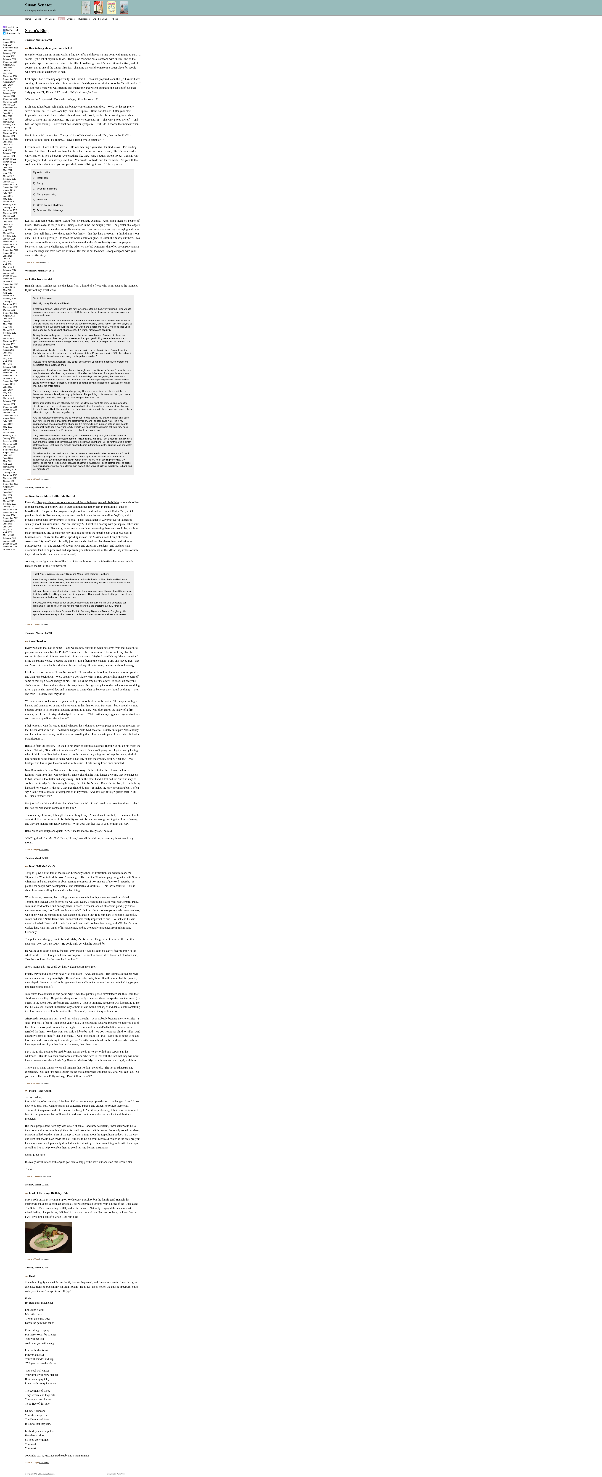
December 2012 (10, 304)
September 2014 (10, 250)
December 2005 (10, 544)
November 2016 (10, 184)
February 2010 (9, 401)
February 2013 (9, 299)
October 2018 (9, 136)
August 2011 (8, 350)
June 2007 (8, 492)
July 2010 (7, 387)
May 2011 (7, 358)
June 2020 (8, 85)
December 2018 (10, 130)
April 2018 (7, 150)
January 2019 (9, 127)
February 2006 (9, 538)
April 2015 (7, 230)
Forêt (32, 1276)
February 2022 (9, 59)
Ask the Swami (100, 19)
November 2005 (10, 546)
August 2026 (9, 42)
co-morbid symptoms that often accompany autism (110, 246)
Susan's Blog (37, 30)
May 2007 (7, 495)
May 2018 (7, 147)
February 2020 (9, 93)
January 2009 (9, 438)
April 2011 (7, 361)
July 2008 (7, 455)
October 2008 (9, 447)
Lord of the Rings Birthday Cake (49, 1193)
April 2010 (7, 395)
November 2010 (10, 375)
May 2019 (7, 116)
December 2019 (10, 99)
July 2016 (7, 193)
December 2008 (10, 441)
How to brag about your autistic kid (50, 48)
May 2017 (7, 170)
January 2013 (9, 301)
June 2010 (8, 390)
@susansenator (12, 33)
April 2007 (7, 498)
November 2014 (10, 244)
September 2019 (10, 107)
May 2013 (7, 290)
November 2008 (10, 444)
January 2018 (9, 156)
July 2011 (7, 353)
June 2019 (8, 113)
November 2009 (10, 410)
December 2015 (10, 210)
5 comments (44, 479)
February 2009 (9, 435)
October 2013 (9, 281)
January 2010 (9, 404)
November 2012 (10, 307)
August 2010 (9, 384)
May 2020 (7, 88)
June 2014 (8, 259)
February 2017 (9, 179)
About (115, 19)
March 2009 (8, 432)
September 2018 (10, 139)
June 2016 (8, 196)
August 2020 (9, 82)
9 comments (44, 1463)
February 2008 (9, 470)
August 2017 (9, 164)
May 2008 (7, 461)
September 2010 (10, 381)
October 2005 (9, 549)
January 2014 (9, 273)
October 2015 (9, 216)
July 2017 (7, 167)
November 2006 (10, 512)
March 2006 (8, 535)
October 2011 (9, 344)
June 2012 (8, 321)
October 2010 (9, 378)
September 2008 (10, 450)
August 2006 (9, 521)
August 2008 (9, 452)
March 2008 (8, 467)
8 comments (44, 849)
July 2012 (7, 318)
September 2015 (10, 219)
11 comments (44, 262)
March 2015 (8, 233)
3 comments (44, 1259)
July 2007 (7, 489)
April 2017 (7, 173)
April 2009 (7, 430)
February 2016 (9, 204)
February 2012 (9, 333)
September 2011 (10, 347)
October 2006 (9, 515)
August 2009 (9, 418)
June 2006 (8, 527)
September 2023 (10, 48)
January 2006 (9, 541)
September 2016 (10, 187)
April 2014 (7, 264)
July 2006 (7, 524)
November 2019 (10, 102)
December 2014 (10, 241)
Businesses (84, 19)
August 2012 (9, 316)
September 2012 (10, 313)
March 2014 (8, 267)
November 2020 (10, 76)
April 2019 (7, 119)
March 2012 (8, 330)
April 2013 (7, 293)
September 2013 (10, 284)
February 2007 (9, 504)
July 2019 (7, 110)
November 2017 (10, 162)
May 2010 (7, 393)
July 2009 (7, 421)
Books (38, 19)
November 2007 (10, 478)
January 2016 (9, 207)
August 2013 (9, 287)
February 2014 (9, 270)
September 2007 (10, 484)
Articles (71, 19)
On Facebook (11, 30)
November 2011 (10, 341)
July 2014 (7, 256)
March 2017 (8, 176)
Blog (61, 19)
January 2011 (9, 370)
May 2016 (7, 199)
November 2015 (10, 213)
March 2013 (8, 296)
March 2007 (8, 501)
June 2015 (8, 224)
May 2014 (7, 261)
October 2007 (9, 481)
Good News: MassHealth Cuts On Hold (52, 496)
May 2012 (7, 324)
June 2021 (8, 70)
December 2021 (10, 62)
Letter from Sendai (40, 279)
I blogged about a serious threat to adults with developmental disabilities (78, 502)
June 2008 (8, 458)
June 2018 (8, 144)
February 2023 (9, 53)
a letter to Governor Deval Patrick (109, 519)
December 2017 (10, 159)
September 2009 (10, 415)
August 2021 (9, 65)
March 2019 (8, 122)
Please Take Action (40, 1090)
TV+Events (50, 19)
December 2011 (10, 338)
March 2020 (8, 90)
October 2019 (9, 105)
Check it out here (35, 1154)
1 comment (43, 624)
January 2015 (9, 239)
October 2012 (9, 310)
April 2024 (7, 45)
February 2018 (9, 153)
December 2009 (10, 407)
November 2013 (10, 278)
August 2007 (9, 487)
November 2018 (10, 133)
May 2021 (7, 73)
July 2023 (7, 50)
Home (28, 19)
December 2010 (10, 372)
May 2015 (7, 227)
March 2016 (8, 201)
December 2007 (10, 475)
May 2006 (7, 529)
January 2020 (9, 96)
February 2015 (9, 236)
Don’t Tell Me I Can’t (42, 866)
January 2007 (9, 506)
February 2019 (9, 125)
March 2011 (8, 364)
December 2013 (10, 276)
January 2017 (9, 182)
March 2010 (8, 398)
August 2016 (9, 190)
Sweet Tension (37, 641)
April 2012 (7, 327)
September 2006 (10, 518)
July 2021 (7, 67)
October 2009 (9, 412)
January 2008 (9, 472)
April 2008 (7, 464)
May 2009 (7, 427)
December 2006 (10, 509)
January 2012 (9, 335)
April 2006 (7, 532)
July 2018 (7, 142)
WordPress (121, 1473)
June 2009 (8, 424)
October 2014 (9, 247)
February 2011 (9, 367)
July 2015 (7, 222)
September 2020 (10, 79)
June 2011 (7, 355)
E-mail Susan (11, 27)
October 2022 (9, 56)
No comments (45, 1176)
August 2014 (9, 253)
